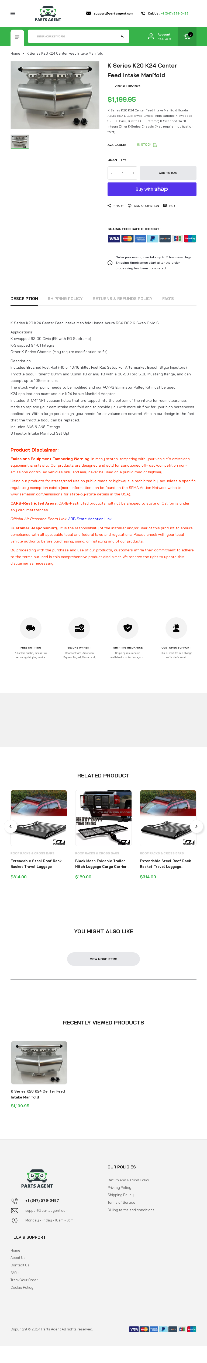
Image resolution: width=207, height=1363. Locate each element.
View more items (103, 959)
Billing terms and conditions (131, 1210)
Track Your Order (24, 1280)
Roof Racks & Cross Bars (32, 853)
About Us (18, 1257)
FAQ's (168, 298)
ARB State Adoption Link (90, 518)
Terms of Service (121, 1202)
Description (24, 298)
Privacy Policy (119, 1187)
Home (15, 53)
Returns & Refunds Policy (123, 298)
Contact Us (20, 1265)
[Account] (151, 36)
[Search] (122, 36)
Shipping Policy (65, 298)
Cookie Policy (22, 1287)
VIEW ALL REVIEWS (127, 86)
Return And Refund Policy (129, 1180)
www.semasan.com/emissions (37, 494)
